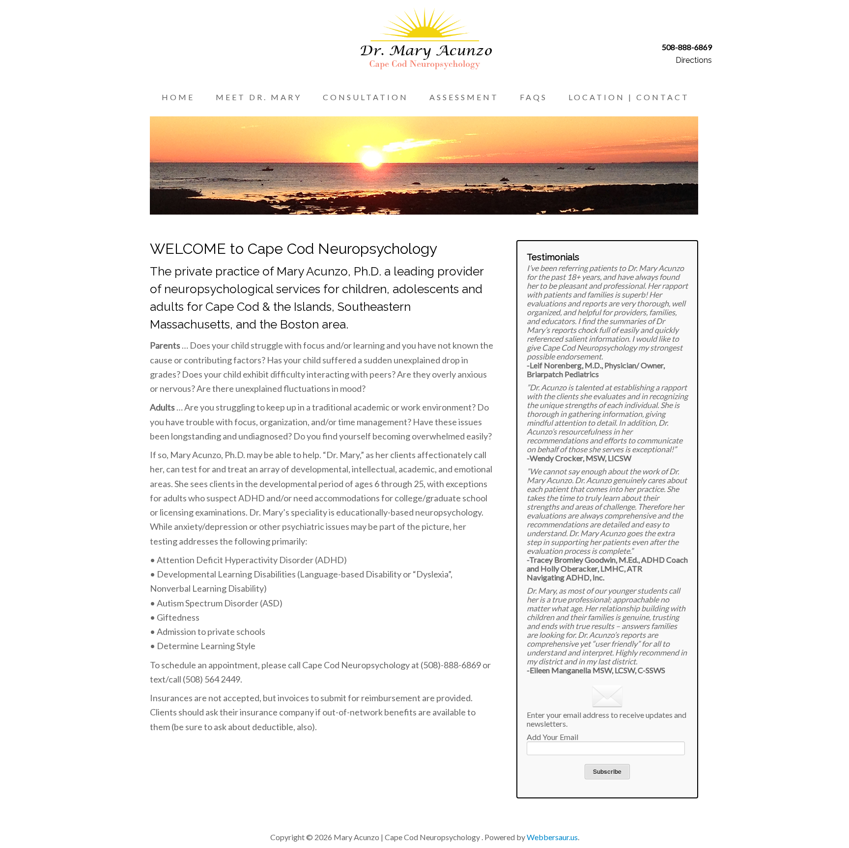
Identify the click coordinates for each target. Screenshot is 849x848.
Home (178, 97)
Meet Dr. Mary (259, 97)
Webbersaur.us (552, 837)
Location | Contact (628, 97)
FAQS (533, 97)
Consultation (365, 97)
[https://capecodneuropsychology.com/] (424, 36)
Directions (694, 60)
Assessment (464, 97)
